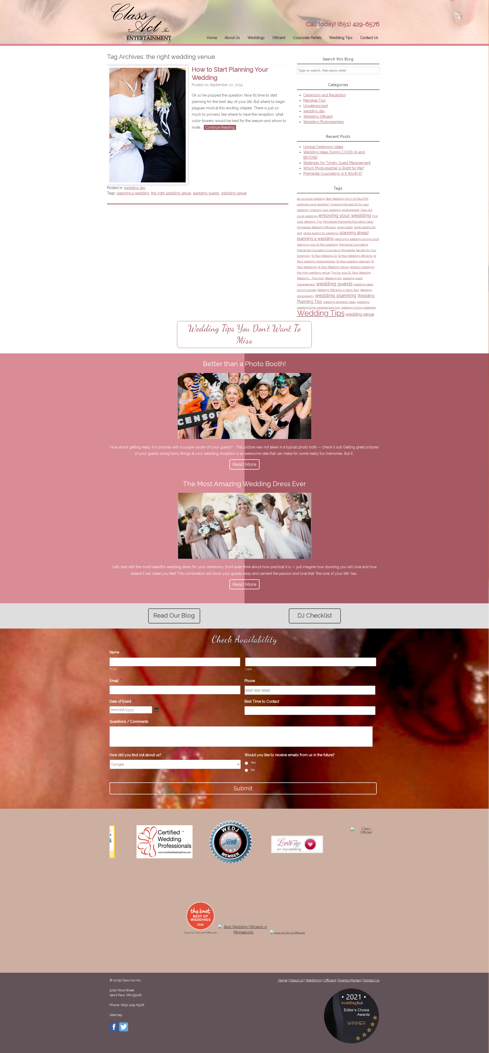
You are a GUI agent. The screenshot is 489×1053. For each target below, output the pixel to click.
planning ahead (354, 232)
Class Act (366, 209)
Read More (244, 464)
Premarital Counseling (353, 244)
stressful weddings (362, 267)
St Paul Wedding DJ (324, 255)
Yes (253, 762)
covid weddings (307, 216)
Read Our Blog (174, 615)
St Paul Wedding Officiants (355, 255)
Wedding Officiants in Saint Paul (338, 289)
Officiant (278, 38)
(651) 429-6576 (358, 24)
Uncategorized (315, 106)
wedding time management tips (318, 307)
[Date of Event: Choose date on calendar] (156, 709)
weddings (363, 301)
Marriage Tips (314, 100)
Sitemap (116, 1015)
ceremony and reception (313, 204)
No (253, 770)
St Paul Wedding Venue (333, 267)
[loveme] (214, 844)
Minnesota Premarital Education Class (348, 221)
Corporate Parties (307, 38)
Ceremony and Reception (324, 95)
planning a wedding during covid (357, 239)
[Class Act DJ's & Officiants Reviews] (290, 832)
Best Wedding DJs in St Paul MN (347, 198)
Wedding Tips (340, 38)
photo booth (345, 227)
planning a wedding (133, 193)
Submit (243, 788)
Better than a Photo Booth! (244, 364)
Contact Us (369, 38)
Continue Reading (220, 127)
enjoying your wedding (345, 215)
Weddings (256, 38)
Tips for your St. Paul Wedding (351, 272)
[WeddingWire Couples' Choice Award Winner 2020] (287, 932)
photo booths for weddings (321, 233)
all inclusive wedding (311, 198)
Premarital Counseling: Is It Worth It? (332, 173)
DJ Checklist (314, 615)
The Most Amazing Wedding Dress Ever (244, 484)
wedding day (135, 188)
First (113, 669)
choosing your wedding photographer (335, 209)
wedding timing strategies (358, 307)
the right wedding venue (171, 193)
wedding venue (234, 193)
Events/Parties (349, 980)
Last (249, 669)
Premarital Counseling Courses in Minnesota (326, 250)
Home (212, 38)
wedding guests (206, 193)
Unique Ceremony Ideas (323, 147)
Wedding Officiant (318, 116)
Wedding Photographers (323, 122)
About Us (232, 38)
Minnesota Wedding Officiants (316, 227)
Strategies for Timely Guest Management (337, 163)
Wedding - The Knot (310, 278)
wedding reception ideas (339, 301)
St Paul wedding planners (353, 261)
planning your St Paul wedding (317, 244)
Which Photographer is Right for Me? (333, 168)
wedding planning (335, 295)
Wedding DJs (333, 278)
